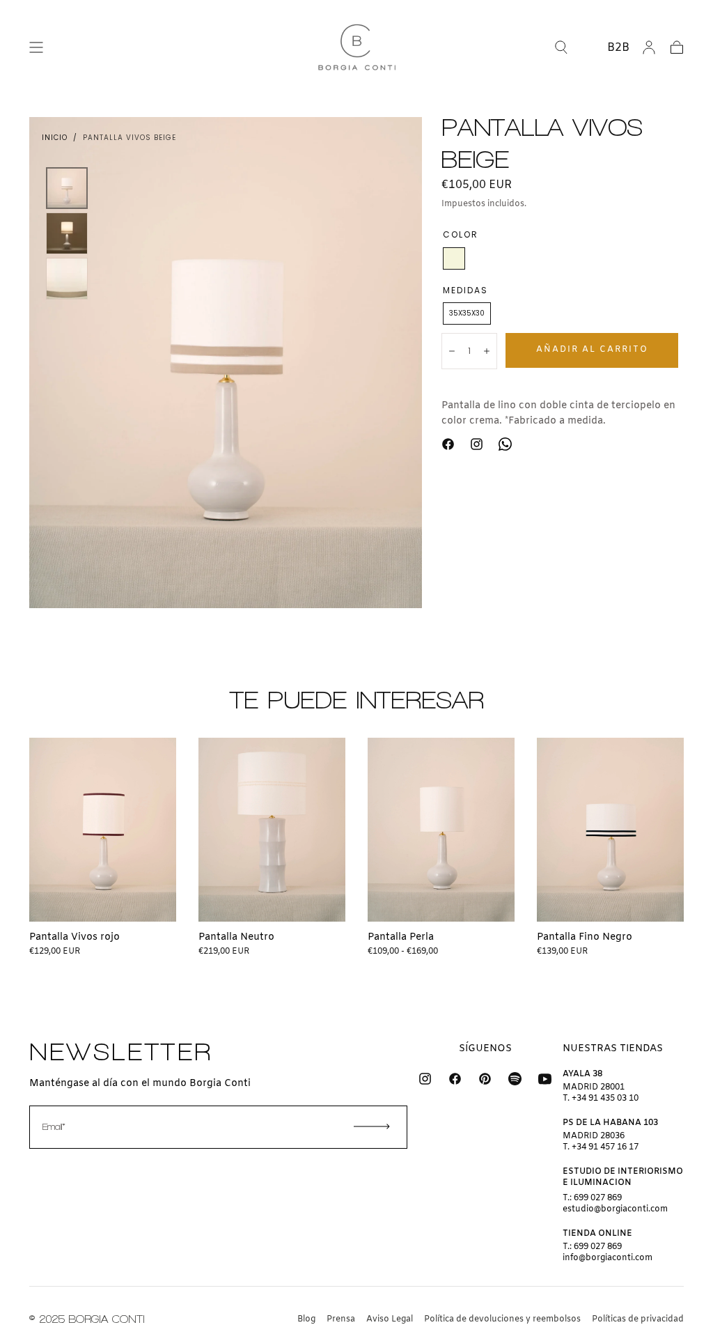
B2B (618, 47)
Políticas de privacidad (638, 1319)
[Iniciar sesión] (649, 47)
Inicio (55, 137)
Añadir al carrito (592, 349)
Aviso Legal (389, 1319)
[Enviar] (372, 1126)
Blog (306, 1319)
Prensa (341, 1319)
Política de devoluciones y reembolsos (502, 1319)
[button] (36, 47)
